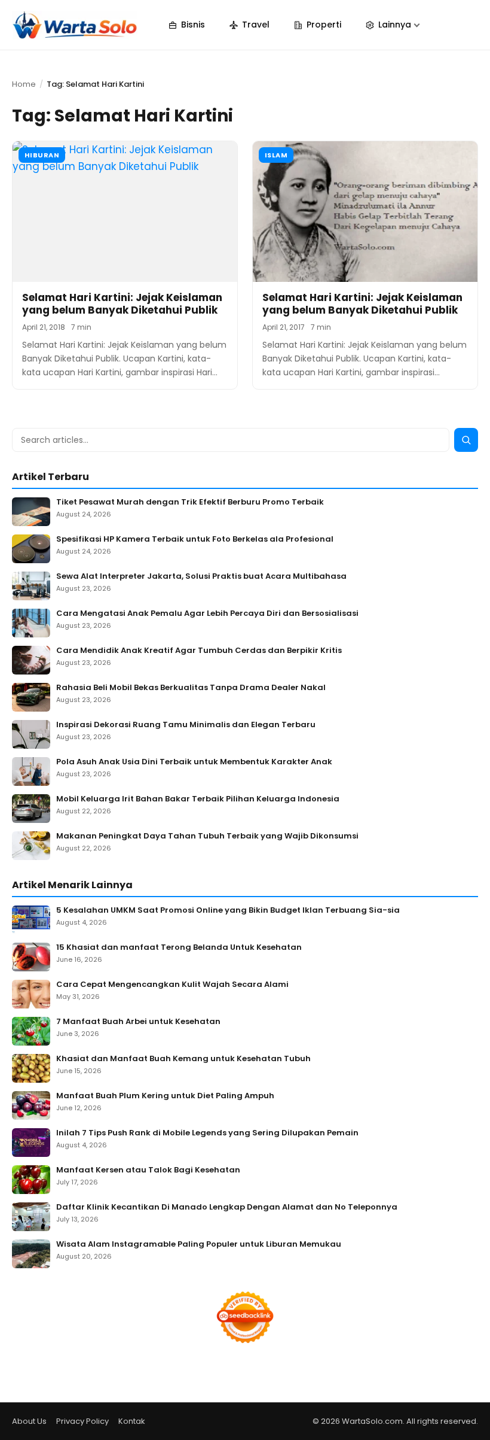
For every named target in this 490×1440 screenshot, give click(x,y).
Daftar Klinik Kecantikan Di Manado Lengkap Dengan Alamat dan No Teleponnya (226, 1207)
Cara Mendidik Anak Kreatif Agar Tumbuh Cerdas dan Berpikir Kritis (199, 651)
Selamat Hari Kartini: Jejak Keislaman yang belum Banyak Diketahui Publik (122, 303)
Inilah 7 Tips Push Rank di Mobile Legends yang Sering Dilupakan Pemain (207, 1133)
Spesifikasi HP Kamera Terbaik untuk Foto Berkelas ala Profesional (194, 539)
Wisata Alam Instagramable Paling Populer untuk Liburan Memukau (198, 1245)
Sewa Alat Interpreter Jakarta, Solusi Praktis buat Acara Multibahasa (201, 577)
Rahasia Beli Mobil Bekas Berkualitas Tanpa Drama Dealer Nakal (191, 688)
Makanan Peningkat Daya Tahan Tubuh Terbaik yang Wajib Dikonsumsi (207, 836)
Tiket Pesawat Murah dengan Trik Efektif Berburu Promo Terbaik (190, 502)
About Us (29, 1421)
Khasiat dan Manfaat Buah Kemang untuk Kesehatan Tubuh (183, 1059)
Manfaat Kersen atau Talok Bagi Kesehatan (148, 1170)
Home (24, 84)
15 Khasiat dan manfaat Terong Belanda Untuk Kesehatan (179, 948)
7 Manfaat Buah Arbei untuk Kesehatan (138, 1022)
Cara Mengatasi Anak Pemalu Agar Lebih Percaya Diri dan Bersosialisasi (207, 614)
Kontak (131, 1421)
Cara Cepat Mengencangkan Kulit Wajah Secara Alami (172, 985)
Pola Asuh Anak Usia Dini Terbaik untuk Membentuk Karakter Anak (194, 762)
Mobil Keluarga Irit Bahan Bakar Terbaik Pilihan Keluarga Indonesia (197, 799)
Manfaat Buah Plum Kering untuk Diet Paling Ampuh (165, 1096)
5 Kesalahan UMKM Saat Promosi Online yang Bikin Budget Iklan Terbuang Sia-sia (228, 911)
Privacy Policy (82, 1421)
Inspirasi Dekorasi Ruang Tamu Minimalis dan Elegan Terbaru (186, 725)
